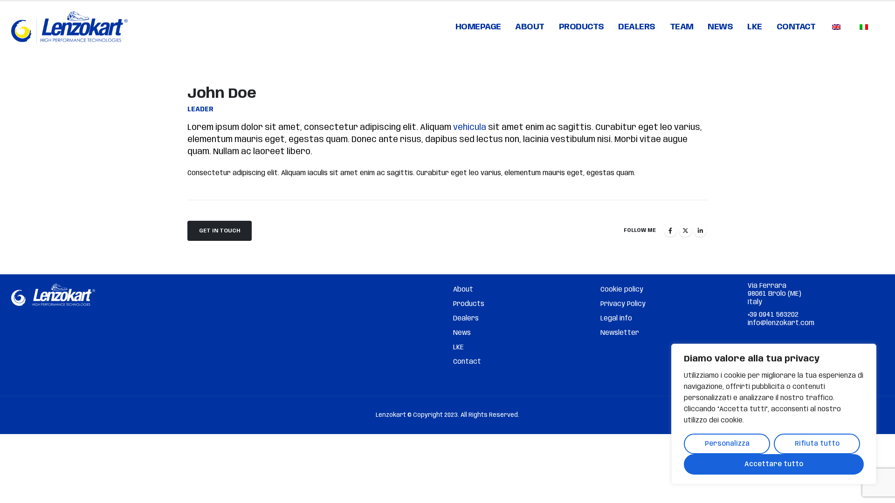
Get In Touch (219, 231)
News (720, 27)
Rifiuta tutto (817, 444)
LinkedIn (700, 230)
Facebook (670, 230)
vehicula (469, 127)
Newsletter (619, 333)
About (529, 27)
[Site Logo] (69, 27)
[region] (773, 414)
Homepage (478, 27)
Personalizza (727, 444)
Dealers (636, 27)
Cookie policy (621, 289)
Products (581, 27)
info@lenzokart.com (781, 323)
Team (682, 27)
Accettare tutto (773, 464)
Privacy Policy (623, 304)
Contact (796, 27)
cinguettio (685, 230)
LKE (754, 27)
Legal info (616, 318)
